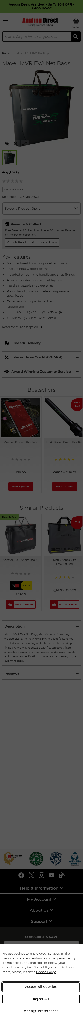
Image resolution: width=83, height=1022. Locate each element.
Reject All (41, 999)
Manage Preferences (41, 1011)
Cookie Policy (46, 972)
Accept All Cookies (41, 986)
